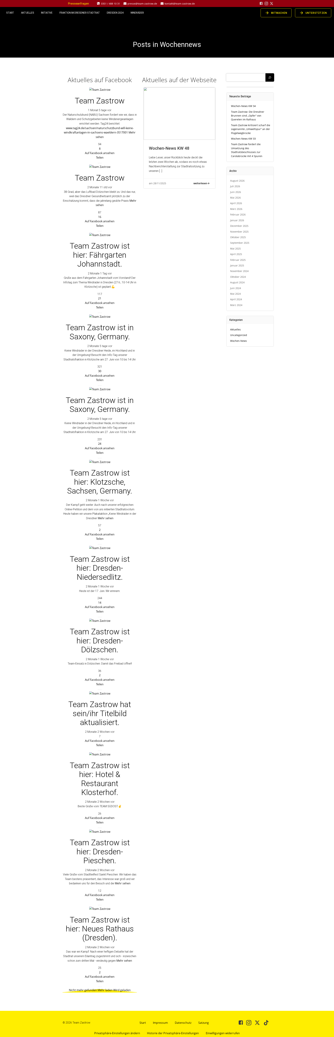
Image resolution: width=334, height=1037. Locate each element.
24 (99, 444)
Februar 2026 (238, 214)
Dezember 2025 (239, 225)
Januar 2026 (237, 220)
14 (99, 603)
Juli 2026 (235, 186)
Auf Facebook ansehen (99, 153)
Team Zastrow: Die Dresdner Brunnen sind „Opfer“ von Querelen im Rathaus (247, 115)
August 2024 (237, 282)
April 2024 (236, 299)
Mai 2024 (235, 293)
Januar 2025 (237, 265)
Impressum (160, 1023)
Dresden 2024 (115, 12)
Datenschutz (183, 1023)
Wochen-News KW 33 (243, 138)
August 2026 (237, 180)
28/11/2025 (159, 183)
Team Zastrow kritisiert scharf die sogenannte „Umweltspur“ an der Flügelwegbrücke (250, 129)
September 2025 (239, 242)
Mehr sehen (105, 518)
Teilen (100, 157)
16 (99, 217)
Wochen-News (238, 340)
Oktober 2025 (238, 237)
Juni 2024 (235, 288)
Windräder (137, 12)
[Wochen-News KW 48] (179, 113)
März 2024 (236, 305)
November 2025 (239, 231)
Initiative (47, 12)
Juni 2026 (235, 192)
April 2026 (236, 203)
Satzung (203, 1023)
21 (99, 298)
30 (99, 371)
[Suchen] (269, 77)
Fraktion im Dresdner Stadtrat (79, 12)
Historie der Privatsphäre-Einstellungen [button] (173, 1033)
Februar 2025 (238, 260)
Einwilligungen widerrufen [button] (223, 1033)
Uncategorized (238, 335)
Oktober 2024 (238, 276)
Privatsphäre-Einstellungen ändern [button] (117, 1033)
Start (10, 12)
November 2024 (239, 271)
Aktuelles (27, 12)
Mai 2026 (235, 197)
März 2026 (236, 209)
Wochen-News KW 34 (243, 106)
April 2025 (236, 254)
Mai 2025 (235, 248)
